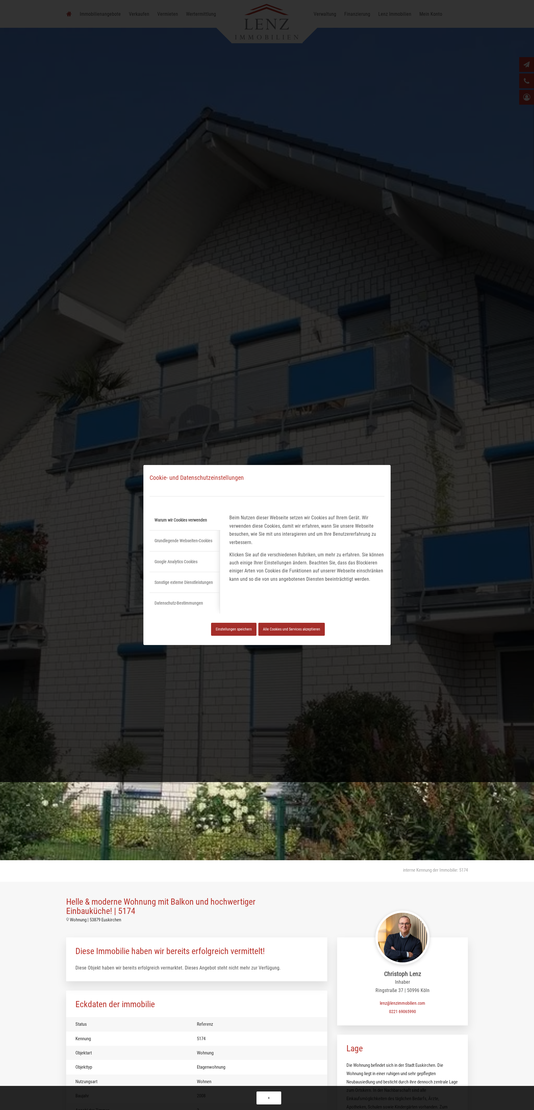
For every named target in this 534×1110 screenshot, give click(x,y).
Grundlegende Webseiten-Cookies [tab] (183, 540)
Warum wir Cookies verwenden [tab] (181, 519)
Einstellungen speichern (234, 629)
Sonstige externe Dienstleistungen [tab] (184, 582)
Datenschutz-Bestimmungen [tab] (179, 603)
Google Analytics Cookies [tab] (176, 561)
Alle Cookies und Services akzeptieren (291, 629)
